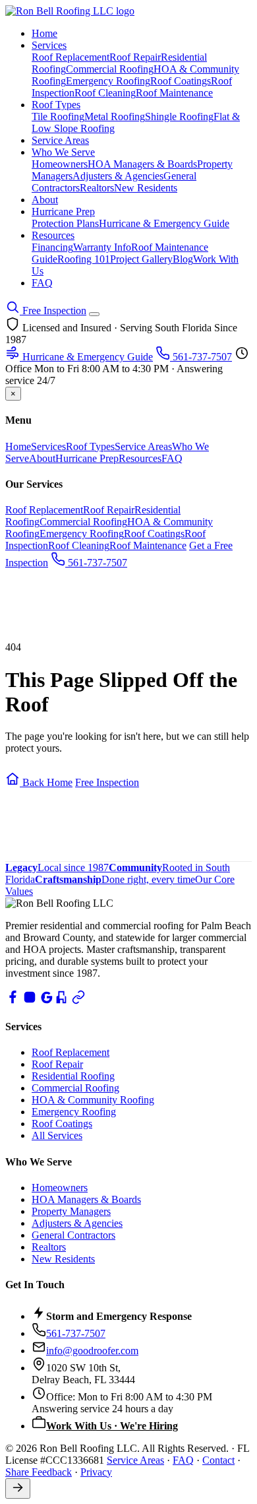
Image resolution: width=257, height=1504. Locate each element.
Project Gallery (141, 259)
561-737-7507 (201, 356)
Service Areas (60, 140)
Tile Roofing (58, 116)
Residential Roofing (73, 1076)
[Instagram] (29, 1000)
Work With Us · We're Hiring (112, 1425)
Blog (183, 259)
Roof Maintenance (174, 92)
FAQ (42, 282)
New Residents (145, 187)
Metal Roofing (114, 116)
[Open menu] (94, 314)
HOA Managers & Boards (142, 164)
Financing (52, 247)
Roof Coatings (180, 80)
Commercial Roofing (110, 69)
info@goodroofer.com (92, 1350)
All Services (57, 1135)
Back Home (46, 782)
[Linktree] (78, 1000)
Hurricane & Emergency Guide (164, 223)
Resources (53, 235)
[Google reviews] (47, 1000)
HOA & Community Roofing (93, 1099)
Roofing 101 (83, 259)
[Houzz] (61, 1000)
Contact (218, 1460)
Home (44, 33)
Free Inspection (53, 310)
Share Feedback (38, 1472)
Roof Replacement (70, 57)
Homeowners (60, 164)
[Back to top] (17, 1488)
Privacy (96, 1472)
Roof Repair (135, 57)
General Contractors (73, 1235)
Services (49, 45)
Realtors (97, 187)
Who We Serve (63, 152)
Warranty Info (102, 247)
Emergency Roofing (108, 80)
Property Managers (71, 1211)
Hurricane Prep (63, 211)
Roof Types (56, 104)
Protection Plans (65, 223)
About (45, 199)
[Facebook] (12, 1000)
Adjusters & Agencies (117, 175)
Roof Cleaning (105, 92)
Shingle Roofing (179, 116)
